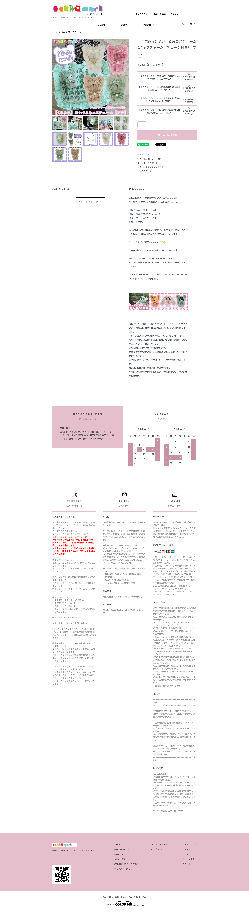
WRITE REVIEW (89, 202)
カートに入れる (170, 135)
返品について (143, 154)
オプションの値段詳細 (147, 163)
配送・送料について (123, 850)
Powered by (109, 904)
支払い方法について (123, 859)
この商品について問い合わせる (151, 167)
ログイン (174, 14)
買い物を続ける (144, 171)
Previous (57, 77)
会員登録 (186, 850)
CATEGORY (101, 25)
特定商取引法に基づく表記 (149, 159)
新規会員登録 (160, 14)
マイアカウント (142, 14)
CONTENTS (147, 25)
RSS (153, 850)
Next (124, 77)
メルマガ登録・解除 (160, 845)
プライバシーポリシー (124, 869)
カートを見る (188, 859)
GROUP (124, 25)
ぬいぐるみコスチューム (71, 32)
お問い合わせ (188, 864)
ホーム (55, 32)
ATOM (160, 850)
